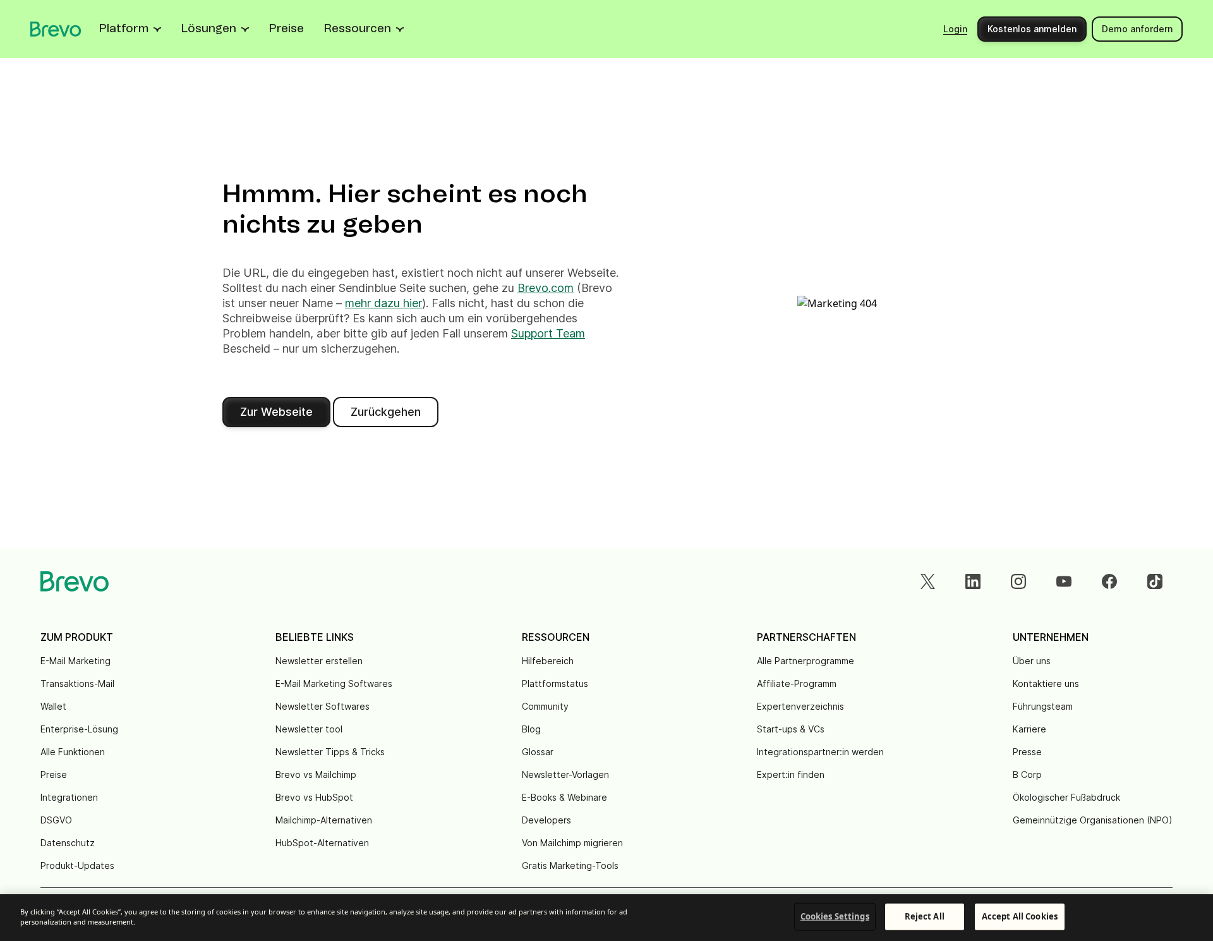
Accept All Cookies (1020, 916)
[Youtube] (1064, 581)
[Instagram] (1018, 581)
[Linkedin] (973, 581)
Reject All (924, 916)
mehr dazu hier (383, 303)
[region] (606, 917)
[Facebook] (1109, 581)
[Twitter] (927, 581)
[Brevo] (55, 29)
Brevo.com (545, 287)
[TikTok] (1155, 581)
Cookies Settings (834, 916)
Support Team (548, 333)
